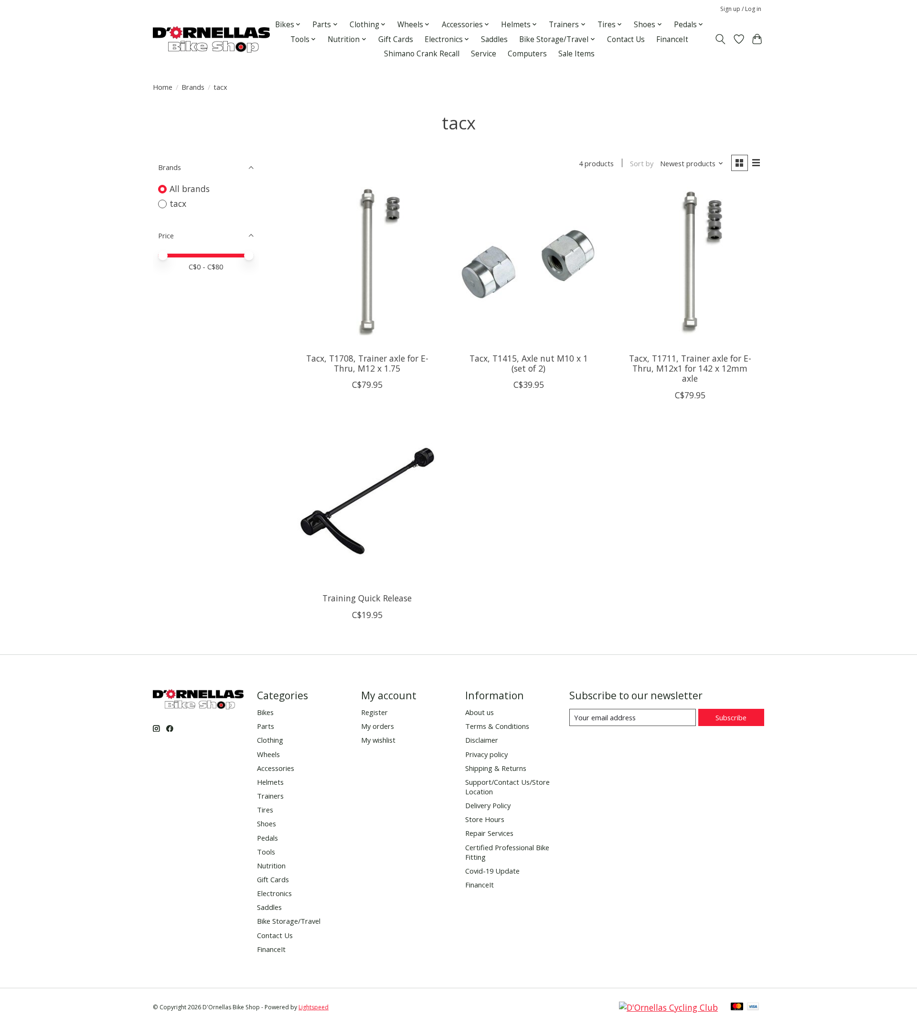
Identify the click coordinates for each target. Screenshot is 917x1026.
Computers (527, 54)
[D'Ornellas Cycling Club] (668, 1007)
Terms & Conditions (497, 726)
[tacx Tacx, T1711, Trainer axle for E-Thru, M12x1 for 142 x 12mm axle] (690, 261)
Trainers (270, 796)
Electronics (274, 893)
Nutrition (271, 865)
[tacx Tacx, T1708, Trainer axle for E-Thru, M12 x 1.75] (367, 261)
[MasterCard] (737, 1007)
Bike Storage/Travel (288, 921)
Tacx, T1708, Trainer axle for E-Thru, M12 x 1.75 (367, 363)
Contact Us (626, 39)
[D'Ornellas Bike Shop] (211, 39)
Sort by (641, 163)
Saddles (494, 39)
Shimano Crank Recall (421, 54)
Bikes (265, 712)
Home (162, 87)
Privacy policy (486, 754)
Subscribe (730, 717)
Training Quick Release (367, 598)
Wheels (268, 754)
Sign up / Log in (740, 9)
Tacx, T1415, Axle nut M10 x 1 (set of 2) (528, 363)
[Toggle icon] (720, 39)
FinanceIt (672, 39)
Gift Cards (395, 39)
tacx (178, 203)
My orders (377, 726)
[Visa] (753, 1007)
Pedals (267, 838)
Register (374, 712)
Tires (265, 809)
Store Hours (484, 819)
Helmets (270, 782)
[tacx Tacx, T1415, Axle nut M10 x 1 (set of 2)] (528, 261)
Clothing (270, 740)
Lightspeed (314, 1007)
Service (483, 54)
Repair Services (489, 833)
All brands (190, 188)
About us (479, 712)
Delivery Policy (488, 805)
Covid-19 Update (492, 871)
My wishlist (378, 740)
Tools (266, 851)
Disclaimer (481, 740)
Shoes (266, 823)
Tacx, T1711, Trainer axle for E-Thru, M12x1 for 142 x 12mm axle (690, 368)
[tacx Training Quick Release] (367, 501)
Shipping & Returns (495, 768)
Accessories (275, 768)
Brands (192, 87)
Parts (265, 726)
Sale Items (576, 54)
